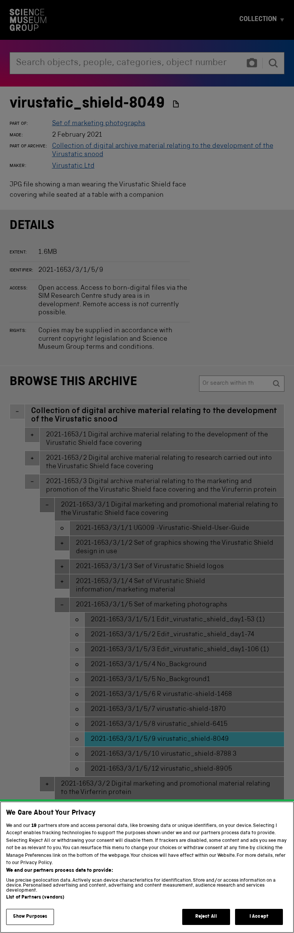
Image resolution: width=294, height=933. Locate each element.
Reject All (206, 916)
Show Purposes (30, 916)
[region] (147, 867)
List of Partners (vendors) (35, 897)
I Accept (259, 916)
